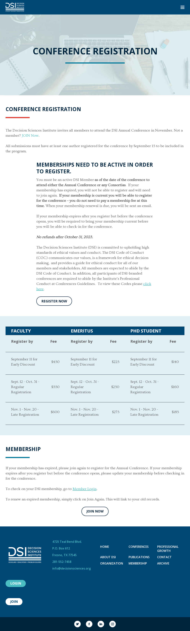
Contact (164, 557)
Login (15, 583)
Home (104, 547)
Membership (138, 563)
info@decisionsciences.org (71, 568)
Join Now (95, 511)
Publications (139, 557)
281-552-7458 (61, 562)
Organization (111, 563)
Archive (163, 563)
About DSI (108, 557)
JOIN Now (30, 136)
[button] (182, 7)
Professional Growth (167, 549)
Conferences (139, 547)
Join (14, 601)
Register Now (54, 301)
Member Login (84, 489)
